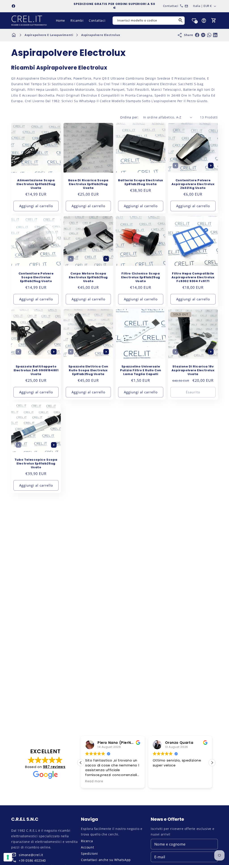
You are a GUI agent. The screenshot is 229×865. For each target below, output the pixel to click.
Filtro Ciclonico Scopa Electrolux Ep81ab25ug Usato (140, 277)
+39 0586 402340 (32, 860)
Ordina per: (129, 117)
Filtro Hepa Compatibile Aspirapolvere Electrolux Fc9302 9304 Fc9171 (193, 277)
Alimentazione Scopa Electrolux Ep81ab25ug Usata (36, 184)
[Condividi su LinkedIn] (215, 35)
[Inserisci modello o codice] (181, 21)
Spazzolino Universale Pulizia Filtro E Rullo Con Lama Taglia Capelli (140, 370)
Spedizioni (89, 853)
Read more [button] (94, 781)
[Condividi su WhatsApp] (209, 35)
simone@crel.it (31, 855)
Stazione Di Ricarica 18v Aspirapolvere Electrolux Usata (193, 370)
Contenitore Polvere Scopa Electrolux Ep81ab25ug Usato (36, 277)
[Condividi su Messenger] (203, 35)
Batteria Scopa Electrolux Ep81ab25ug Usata (140, 182)
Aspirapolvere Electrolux (100, 35)
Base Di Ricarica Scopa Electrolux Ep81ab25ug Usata (88, 184)
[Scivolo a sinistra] (175, 165)
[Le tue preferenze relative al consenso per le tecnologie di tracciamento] (8, 857)
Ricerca (87, 841)
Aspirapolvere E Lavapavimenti (49, 35)
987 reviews (54, 766)
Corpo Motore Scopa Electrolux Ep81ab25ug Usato (88, 277)
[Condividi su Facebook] (197, 35)
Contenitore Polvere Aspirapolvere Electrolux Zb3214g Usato (193, 184)
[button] (214, 20)
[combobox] (148, 21)
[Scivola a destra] (211, 165)
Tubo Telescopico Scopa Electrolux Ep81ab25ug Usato (36, 463)
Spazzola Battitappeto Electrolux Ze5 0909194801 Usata (36, 370)
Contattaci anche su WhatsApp (106, 860)
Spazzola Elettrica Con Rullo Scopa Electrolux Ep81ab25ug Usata (88, 370)
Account (87, 847)
